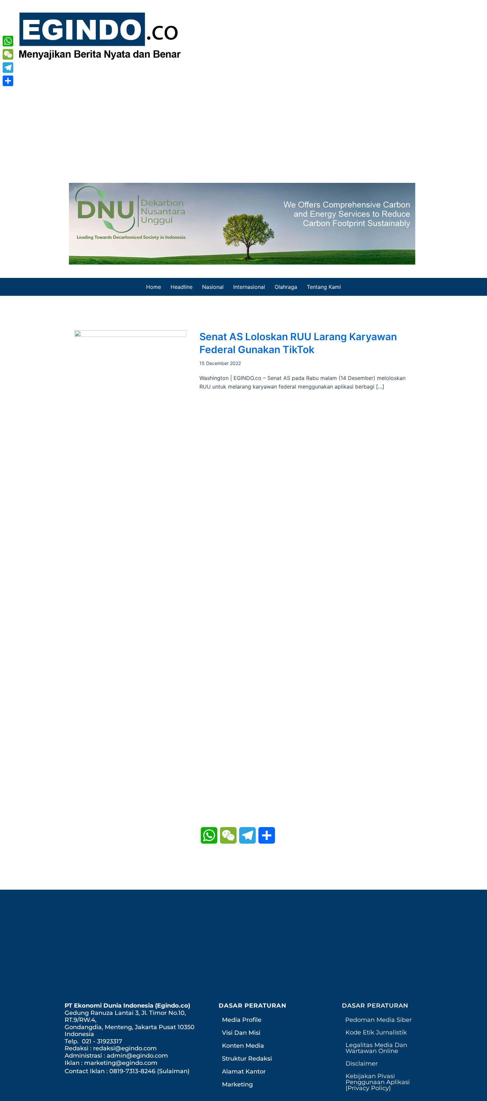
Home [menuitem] (153, 287)
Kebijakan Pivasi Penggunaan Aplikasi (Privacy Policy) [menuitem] (378, 1082)
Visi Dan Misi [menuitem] (241, 1032)
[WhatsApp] (8, 41)
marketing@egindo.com (120, 1063)
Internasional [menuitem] (249, 287)
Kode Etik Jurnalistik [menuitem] (376, 1032)
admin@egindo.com (137, 1055)
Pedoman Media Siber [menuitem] (378, 1019)
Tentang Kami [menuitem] (324, 287)
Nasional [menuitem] (213, 287)
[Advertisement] (243, 120)
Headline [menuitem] (181, 287)
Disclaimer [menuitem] (362, 1063)
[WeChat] (8, 54)
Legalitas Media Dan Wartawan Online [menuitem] (376, 1048)
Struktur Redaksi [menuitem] (247, 1058)
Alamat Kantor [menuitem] (244, 1071)
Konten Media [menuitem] (243, 1045)
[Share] (8, 80)
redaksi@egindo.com (125, 1048)
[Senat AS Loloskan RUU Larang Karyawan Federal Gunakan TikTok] (130, 578)
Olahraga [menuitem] (286, 287)
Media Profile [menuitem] (241, 1019)
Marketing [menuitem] (237, 1084)
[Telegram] (8, 67)
